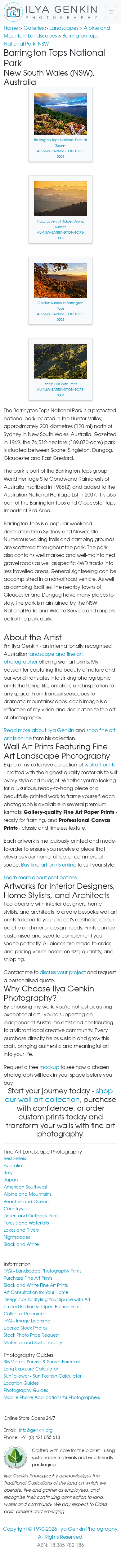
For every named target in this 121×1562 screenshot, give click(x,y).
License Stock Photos (25, 1327)
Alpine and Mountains (27, 1194)
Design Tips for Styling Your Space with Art (47, 1299)
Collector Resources (24, 1313)
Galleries (34, 28)
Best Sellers (15, 1158)
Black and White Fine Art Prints (36, 1285)
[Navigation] (111, 12)
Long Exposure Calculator (31, 1368)
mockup (49, 1067)
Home (11, 28)
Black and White (21, 1244)
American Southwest (25, 1186)
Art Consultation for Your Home (36, 1292)
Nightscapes (17, 1237)
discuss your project (63, 972)
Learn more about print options (40, 877)
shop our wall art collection (59, 1095)
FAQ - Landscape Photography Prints (42, 1270)
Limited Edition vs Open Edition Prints (42, 1306)
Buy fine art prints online (48, 865)
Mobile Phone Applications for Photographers (52, 1397)
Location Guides (21, 1383)
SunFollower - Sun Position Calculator (42, 1376)
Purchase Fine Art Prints (28, 1278)
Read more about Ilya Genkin (39, 730)
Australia (13, 1165)
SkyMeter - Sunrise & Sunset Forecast (42, 1361)
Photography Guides (26, 1390)
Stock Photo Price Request (31, 1335)
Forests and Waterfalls (26, 1222)
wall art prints (99, 765)
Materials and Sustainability (33, 1342)
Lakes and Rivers (21, 1230)
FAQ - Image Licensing (27, 1320)
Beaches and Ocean (26, 1201)
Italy (8, 1172)
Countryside (16, 1208)
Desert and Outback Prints (31, 1215)
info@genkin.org (35, 1430)
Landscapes (63, 28)
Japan (11, 1179)
